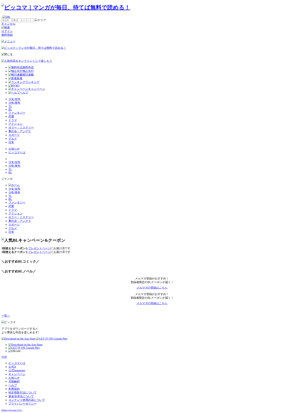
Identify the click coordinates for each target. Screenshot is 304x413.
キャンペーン (16, 374)
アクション (15, 123)
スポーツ (14, 134)
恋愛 (11, 116)
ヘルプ (12, 385)
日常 (11, 142)
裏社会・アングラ (19, 131)
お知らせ (14, 148)
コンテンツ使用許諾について (26, 399)
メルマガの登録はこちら (152, 287)
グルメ (12, 138)
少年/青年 (14, 102)
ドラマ (12, 120)
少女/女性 (14, 99)
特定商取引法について (22, 392)
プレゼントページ (39, 248)
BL (10, 109)
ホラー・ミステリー (21, 127)
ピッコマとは (16, 152)
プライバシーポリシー (22, 403)
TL (10, 106)
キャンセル (8, 23)
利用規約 (14, 388)
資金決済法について (21, 396)
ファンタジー (16, 112)
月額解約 (14, 381)
